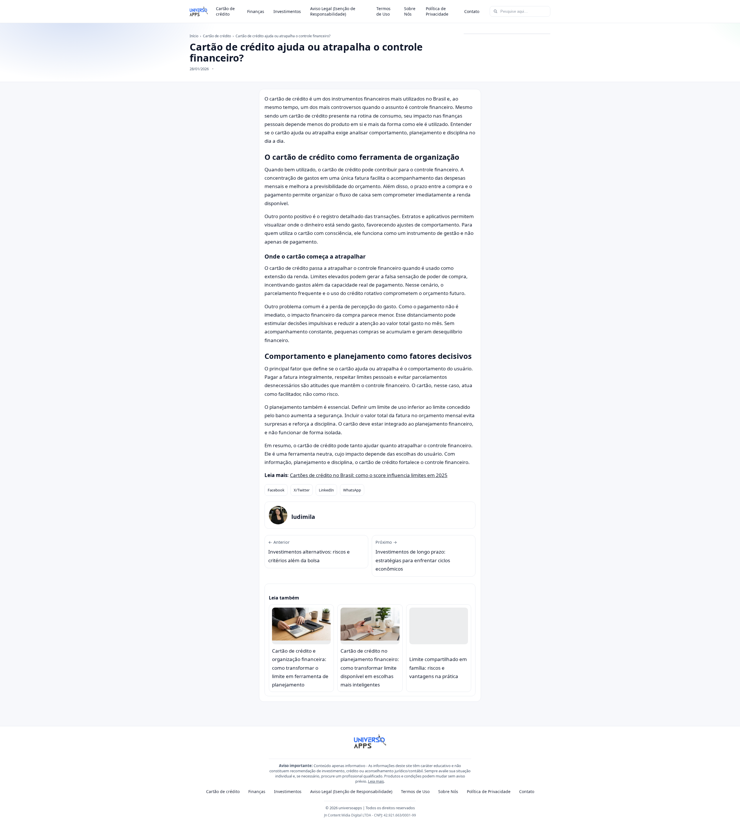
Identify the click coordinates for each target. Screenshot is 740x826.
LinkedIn (326, 490)
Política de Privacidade (437, 11)
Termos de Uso (383, 11)
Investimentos (287, 11)
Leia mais (376, 781)
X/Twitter (302, 490)
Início (194, 36)
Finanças (255, 11)
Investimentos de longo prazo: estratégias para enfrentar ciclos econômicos (412, 555)
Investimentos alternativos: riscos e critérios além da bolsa (309, 551)
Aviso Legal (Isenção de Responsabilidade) (332, 11)
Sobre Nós (409, 11)
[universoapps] (199, 11)
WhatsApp (352, 490)
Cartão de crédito (225, 11)
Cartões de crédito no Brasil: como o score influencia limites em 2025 (368, 475)
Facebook (276, 490)
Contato (471, 11)
